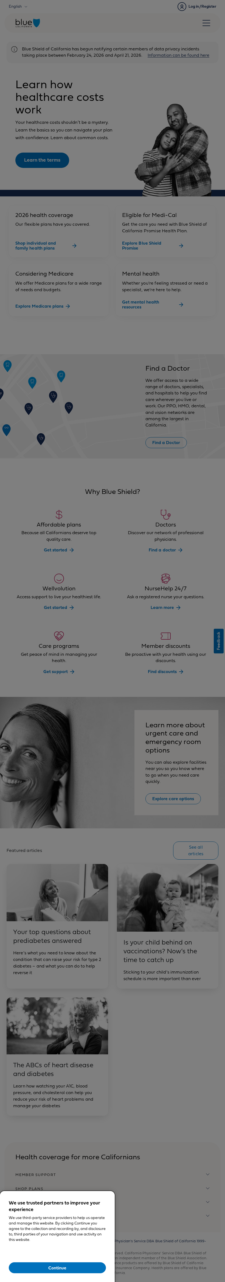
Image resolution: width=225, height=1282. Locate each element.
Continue (57, 1268)
